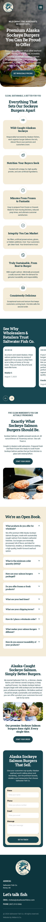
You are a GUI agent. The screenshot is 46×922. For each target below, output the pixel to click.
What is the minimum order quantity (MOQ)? (18, 562)
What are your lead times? (18, 599)
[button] (40, 7)
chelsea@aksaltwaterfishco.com (21, 900)
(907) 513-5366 (15, 904)
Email (9, 811)
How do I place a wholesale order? (21, 619)
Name (9, 790)
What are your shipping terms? (20, 609)
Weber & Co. (17, 917)
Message (10, 821)
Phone (9, 800)
